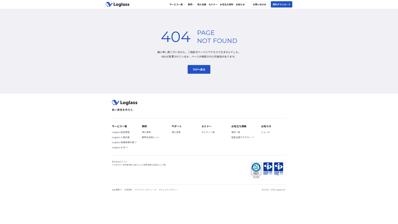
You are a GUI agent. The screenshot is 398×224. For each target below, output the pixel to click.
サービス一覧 (176, 4)
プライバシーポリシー (144, 189)
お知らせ (240, 4)
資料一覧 (235, 132)
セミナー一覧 (208, 132)
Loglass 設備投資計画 (123, 142)
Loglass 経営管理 (121, 132)
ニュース (265, 132)
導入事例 (146, 132)
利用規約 (128, 189)
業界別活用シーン (150, 137)
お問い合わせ (259, 4)
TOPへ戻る (199, 69)
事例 (190, 4)
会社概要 (116, 189)
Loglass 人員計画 (121, 137)
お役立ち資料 (226, 4)
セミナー (213, 4)
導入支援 (201, 4)
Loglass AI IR (118, 147)
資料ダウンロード (281, 4)
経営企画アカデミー (241, 137)
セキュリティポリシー (168, 189)
